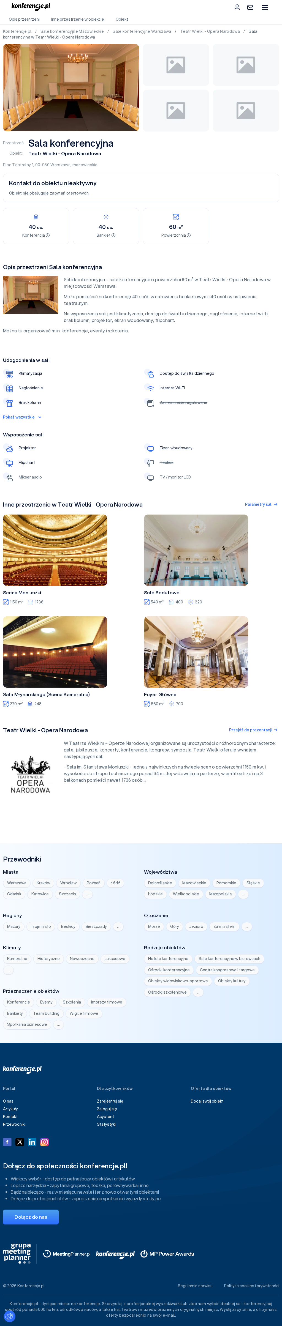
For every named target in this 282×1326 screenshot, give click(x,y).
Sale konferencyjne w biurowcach (229, 958)
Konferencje (18, 1002)
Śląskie (253, 883)
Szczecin (67, 894)
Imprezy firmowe (106, 1002)
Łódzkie (155, 894)
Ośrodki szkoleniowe (167, 992)
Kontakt (10, 1116)
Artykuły (10, 1109)
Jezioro (196, 926)
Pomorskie (226, 883)
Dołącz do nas (31, 1216)
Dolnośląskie (160, 883)
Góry (174, 926)
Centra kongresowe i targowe (227, 970)
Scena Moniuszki (22, 592)
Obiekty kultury (232, 981)
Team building (46, 1013)
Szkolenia (72, 1002)
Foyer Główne (160, 694)
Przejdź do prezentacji (250, 730)
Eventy (46, 1002)
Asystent (105, 1116)
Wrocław (68, 883)
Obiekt (122, 19)
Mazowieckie (194, 883)
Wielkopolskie (186, 894)
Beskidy (68, 926)
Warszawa (60, 165)
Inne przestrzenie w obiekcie (77, 19)
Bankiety (15, 1013)
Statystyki (106, 1124)
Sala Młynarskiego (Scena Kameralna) (46, 694)
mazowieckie (85, 165)
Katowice (40, 894)
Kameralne (17, 958)
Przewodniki (14, 1124)
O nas (8, 1101)
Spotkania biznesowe (27, 1024)
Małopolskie (220, 894)
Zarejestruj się (110, 1101)
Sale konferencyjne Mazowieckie (72, 31)
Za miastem (224, 926)
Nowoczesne (82, 958)
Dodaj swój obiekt (207, 1101)
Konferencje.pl (17, 31)
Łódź (115, 883)
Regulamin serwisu (195, 1286)
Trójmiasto (41, 926)
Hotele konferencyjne (168, 958)
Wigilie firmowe (84, 1013)
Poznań (94, 883)
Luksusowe (115, 958)
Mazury (13, 926)
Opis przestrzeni (24, 19)
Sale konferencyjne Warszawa (142, 31)
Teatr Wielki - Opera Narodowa (210, 31)
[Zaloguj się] (237, 7)
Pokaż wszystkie (19, 417)
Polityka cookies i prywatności (251, 1286)
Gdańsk (14, 894)
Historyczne (48, 958)
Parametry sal (258, 504)
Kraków (43, 883)
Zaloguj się (107, 1109)
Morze (154, 926)
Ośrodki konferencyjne (169, 970)
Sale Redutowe (162, 592)
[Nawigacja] (264, 7)
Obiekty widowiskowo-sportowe (178, 981)
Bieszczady (96, 926)
